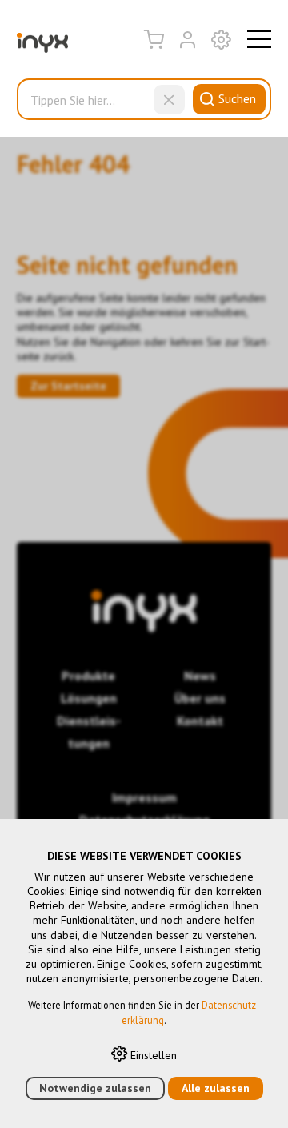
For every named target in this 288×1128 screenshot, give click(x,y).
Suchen (237, 98)
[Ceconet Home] (42, 46)
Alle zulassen (216, 1088)
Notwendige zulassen (95, 1088)
